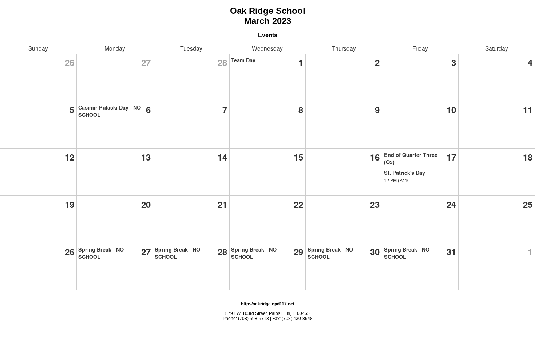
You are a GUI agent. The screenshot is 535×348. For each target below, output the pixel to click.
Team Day (243, 60)
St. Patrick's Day (404, 172)
